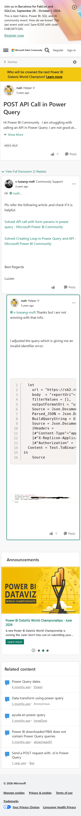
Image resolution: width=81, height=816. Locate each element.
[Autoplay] (33, 650)
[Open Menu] (75, 62)
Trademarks (11, 801)
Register (58, 50)
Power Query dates (26, 681)
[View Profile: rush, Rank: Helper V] (8, 90)
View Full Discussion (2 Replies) (26, 171)
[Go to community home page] (27, 50)
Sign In (71, 50)
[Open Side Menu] (6, 50)
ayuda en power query (28, 715)
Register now (14, 35)
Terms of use (64, 792)
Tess (31, 763)
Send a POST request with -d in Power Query (40, 755)
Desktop (12, 62)
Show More (15, 134)
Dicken (38, 687)
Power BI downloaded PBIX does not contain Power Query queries (39, 733)
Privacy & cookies (40, 792)
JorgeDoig (40, 720)
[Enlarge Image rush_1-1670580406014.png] (43, 499)
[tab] (39, 650)
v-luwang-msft (25, 181)
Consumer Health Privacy (59, 807)
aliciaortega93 (43, 742)
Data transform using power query (38, 698)
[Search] (47, 50)
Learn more (54, 77)
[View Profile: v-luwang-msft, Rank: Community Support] (9, 184)
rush (19, 88)
